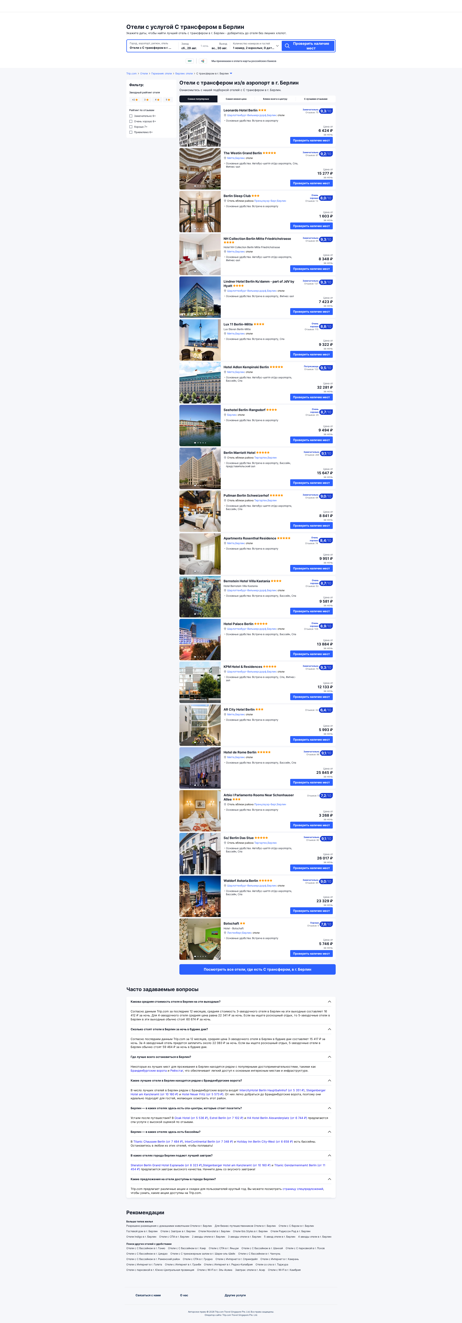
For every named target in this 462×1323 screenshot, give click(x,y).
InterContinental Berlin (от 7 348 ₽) (209, 1141)
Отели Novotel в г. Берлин (214, 1231)
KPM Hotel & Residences (243, 667)
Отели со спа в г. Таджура (272, 1264)
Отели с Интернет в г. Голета (144, 1264)
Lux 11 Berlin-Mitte (238, 324)
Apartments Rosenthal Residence (250, 538)
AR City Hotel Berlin (239, 709)
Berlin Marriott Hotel (239, 453)
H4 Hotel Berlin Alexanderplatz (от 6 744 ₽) (277, 1118)
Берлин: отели (184, 73)
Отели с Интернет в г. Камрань (279, 1259)
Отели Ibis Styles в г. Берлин (250, 1231)
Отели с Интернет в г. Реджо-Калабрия (228, 1264)
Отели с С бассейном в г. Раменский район (153, 1259)
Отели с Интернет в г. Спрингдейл (236, 1259)
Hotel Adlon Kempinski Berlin (246, 367)
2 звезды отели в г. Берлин (208, 1236)
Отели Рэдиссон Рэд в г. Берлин (290, 1231)
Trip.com (131, 73)
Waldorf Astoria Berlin (241, 881)
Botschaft (231, 923)
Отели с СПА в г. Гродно (198, 1259)
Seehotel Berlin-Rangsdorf (244, 410)
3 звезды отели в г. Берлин (244, 1236)
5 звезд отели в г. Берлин (279, 1236)
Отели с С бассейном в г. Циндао (146, 1253)
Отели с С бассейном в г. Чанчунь (259, 1253)
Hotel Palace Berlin (238, 624)
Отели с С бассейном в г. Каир (187, 1248)
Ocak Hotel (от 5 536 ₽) (191, 1118)
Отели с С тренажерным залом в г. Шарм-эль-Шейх (202, 1253)
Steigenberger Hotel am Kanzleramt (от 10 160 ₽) (237, 1165)
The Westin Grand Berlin (243, 153)
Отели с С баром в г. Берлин (296, 1225)
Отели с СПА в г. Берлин (174, 1236)
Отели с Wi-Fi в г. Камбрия (284, 1269)
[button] (369, 6)
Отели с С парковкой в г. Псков (305, 1248)
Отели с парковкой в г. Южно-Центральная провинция (160, 1269)
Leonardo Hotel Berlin (241, 110)
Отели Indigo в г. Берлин (141, 1236)
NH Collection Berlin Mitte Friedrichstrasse (257, 239)
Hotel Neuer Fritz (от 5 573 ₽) (202, 1094)
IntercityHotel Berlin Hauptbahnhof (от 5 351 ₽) (272, 1090)
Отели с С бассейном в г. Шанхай (262, 1248)
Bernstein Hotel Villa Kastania (247, 581)
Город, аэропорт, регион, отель (149, 43)
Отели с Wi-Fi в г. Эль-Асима (214, 1269)
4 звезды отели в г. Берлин (314, 1236)
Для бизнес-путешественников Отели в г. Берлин (245, 1225)
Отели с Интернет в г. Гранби (183, 1264)
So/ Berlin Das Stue (239, 838)
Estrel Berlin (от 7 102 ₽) (226, 1118)
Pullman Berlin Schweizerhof (246, 495)
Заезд (185, 43)
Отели (144, 73)
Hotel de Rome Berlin (240, 752)
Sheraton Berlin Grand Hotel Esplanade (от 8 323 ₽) (166, 1165)
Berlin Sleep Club (237, 196)
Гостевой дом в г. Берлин (142, 1231)
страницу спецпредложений (303, 1189)
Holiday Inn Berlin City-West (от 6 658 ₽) (265, 1141)
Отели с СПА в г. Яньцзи (224, 1248)
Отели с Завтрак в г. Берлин (177, 1231)
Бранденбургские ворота (149, 1070)
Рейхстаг (176, 1070)
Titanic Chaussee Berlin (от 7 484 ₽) (158, 1141)
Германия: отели (161, 73)
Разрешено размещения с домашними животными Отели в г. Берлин (169, 1225)
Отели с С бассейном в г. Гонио (145, 1248)
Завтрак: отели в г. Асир (250, 1269)
